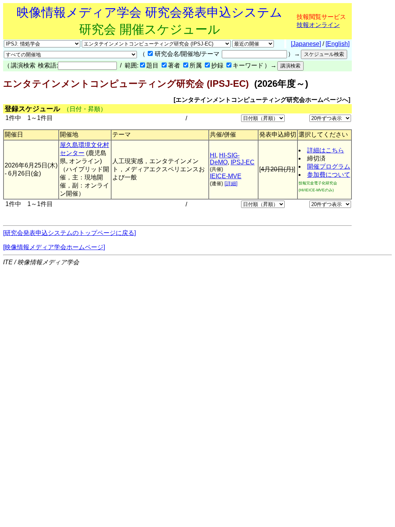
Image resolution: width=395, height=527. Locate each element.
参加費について (328, 174)
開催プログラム (328, 166)
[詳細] (231, 183)
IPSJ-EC (243, 162)
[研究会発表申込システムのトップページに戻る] (69, 233)
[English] (337, 44)
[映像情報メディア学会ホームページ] (54, 247)
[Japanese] (306, 44)
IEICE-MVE (225, 176)
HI (213, 155)
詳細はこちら (325, 150)
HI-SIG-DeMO (225, 159)
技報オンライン (318, 25)
